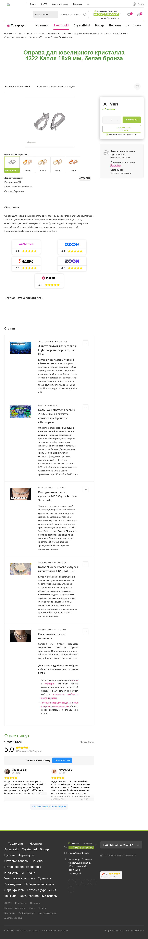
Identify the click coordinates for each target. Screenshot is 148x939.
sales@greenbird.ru (110, 18)
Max (78, 882)
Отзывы (43, 907)
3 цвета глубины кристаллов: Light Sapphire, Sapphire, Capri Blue (57, 350)
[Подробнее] (85, 343)
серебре (49, 683)
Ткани (31, 872)
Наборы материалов (39, 884)
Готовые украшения (41, 890)
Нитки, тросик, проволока (22, 866)
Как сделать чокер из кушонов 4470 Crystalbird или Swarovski (57, 496)
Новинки (36, 843)
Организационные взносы (39, 895)
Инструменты (14, 872)
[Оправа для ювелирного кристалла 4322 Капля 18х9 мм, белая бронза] (49, 122)
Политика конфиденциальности (120, 855)
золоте (74, 680)
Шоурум (35, 903)
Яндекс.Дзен (71, 889)
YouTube (10, 895)
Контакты (9, 912)
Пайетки (37, 861)
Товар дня (15, 843)
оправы (53, 698)
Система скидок (47, 912)
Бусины (9, 855)
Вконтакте (71, 882)
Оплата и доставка (14, 907)
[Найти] (85, 14)
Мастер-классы (13, 917)
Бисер (44, 849)
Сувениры (45, 878)
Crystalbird (29, 849)
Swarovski (11, 849)
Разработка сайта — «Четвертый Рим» (124, 930)
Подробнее (115, 165)
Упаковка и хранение (19, 878)
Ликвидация (13, 884)
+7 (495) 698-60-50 (106, 14)
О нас (32, 907)
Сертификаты (14, 890)
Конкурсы (20, 903)
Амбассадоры (27, 912)
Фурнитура (26, 855)
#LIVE (7, 903)
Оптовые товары (16, 861)
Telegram (86, 882)
